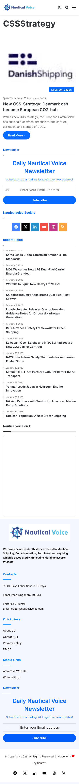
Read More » (16, 135)
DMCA (7, 649)
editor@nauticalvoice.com (27, 608)
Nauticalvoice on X (17, 426)
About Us (9, 630)
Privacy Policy (12, 643)
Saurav (41, 763)
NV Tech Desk (14, 98)
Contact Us (10, 636)
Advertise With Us (14, 671)
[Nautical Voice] (19, 7)
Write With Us (12, 677)
